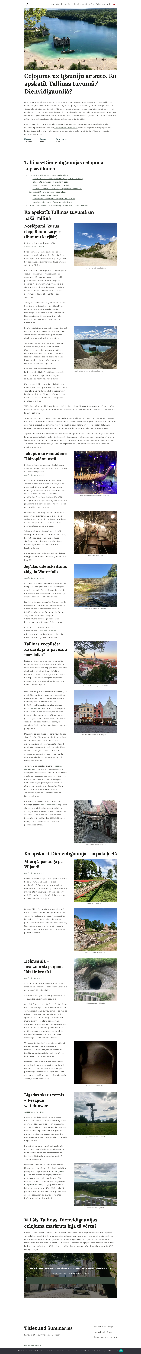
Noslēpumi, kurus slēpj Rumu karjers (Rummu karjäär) (58, 178)
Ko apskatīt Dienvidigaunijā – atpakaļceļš (47, 192)
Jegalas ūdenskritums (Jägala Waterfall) (51, 185)
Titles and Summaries (48, 1328)
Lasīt (70, 1281)
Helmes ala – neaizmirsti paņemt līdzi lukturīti (54, 199)
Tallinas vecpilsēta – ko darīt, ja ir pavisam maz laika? (57, 189)
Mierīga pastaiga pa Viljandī (45, 195)
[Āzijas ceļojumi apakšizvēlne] (110, 4)
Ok (121, 1351)
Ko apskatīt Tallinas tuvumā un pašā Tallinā (48, 175)
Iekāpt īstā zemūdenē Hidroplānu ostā (50, 182)
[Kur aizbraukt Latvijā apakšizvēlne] (70, 4)
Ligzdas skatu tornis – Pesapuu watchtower (53, 202)
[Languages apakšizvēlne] (116, 4)
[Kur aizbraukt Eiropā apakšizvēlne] (93, 4)
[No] (138, 1351)
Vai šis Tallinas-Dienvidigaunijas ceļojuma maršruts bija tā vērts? (58, 205)
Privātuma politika (32, 1346)
